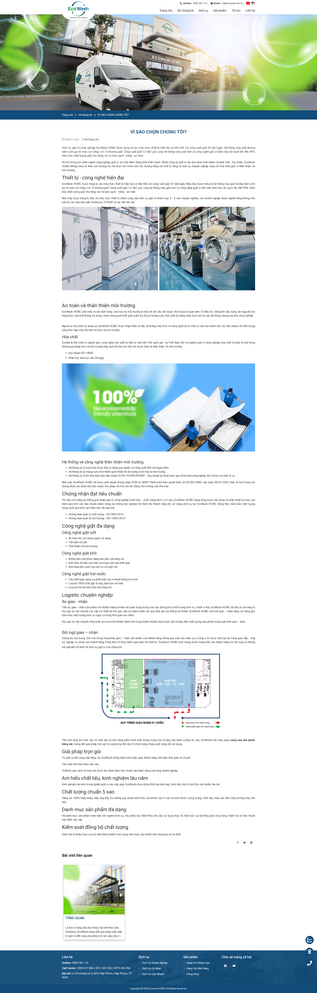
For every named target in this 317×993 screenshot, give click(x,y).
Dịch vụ (203, 10)
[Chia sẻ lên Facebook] (238, 843)
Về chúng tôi (185, 10)
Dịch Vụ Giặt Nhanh (153, 974)
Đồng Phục (193, 974)
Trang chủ (165, 10)
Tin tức (236, 10)
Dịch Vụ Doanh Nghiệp (155, 962)
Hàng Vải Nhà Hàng (198, 968)
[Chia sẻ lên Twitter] (244, 843)
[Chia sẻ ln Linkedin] (251, 843)
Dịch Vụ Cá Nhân (151, 968)
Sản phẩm (220, 10)
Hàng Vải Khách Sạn (198, 962)
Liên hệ (250, 10)
